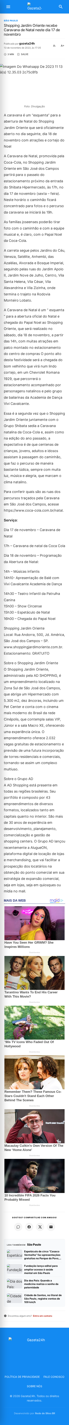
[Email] (51, 1227)
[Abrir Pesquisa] (60, 6)
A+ (62, 45)
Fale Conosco (54, 1376)
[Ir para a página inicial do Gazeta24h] (34, 7)
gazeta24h (27, 43)
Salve (24, 54)
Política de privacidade (22, 1376)
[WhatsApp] (18, 1227)
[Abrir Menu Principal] (8, 6)
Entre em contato (42, 1315)
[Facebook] (29, 1227)
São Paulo (11, 21)
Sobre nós (34, 1386)
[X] (40, 1227)
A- (54, 45)
